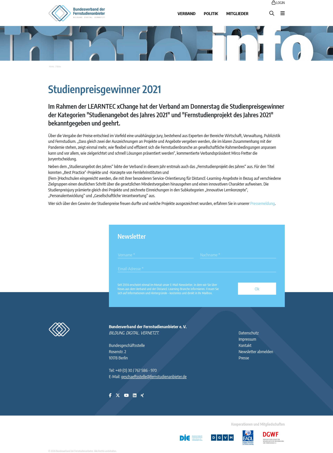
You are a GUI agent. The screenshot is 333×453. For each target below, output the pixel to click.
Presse (244, 357)
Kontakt (245, 345)
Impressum (247, 339)
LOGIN (280, 2)
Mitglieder (237, 13)
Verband (186, 13)
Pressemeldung (262, 203)
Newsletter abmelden (256, 351)
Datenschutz (249, 332)
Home (51, 66)
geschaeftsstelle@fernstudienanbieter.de (154, 376)
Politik (211, 13)
